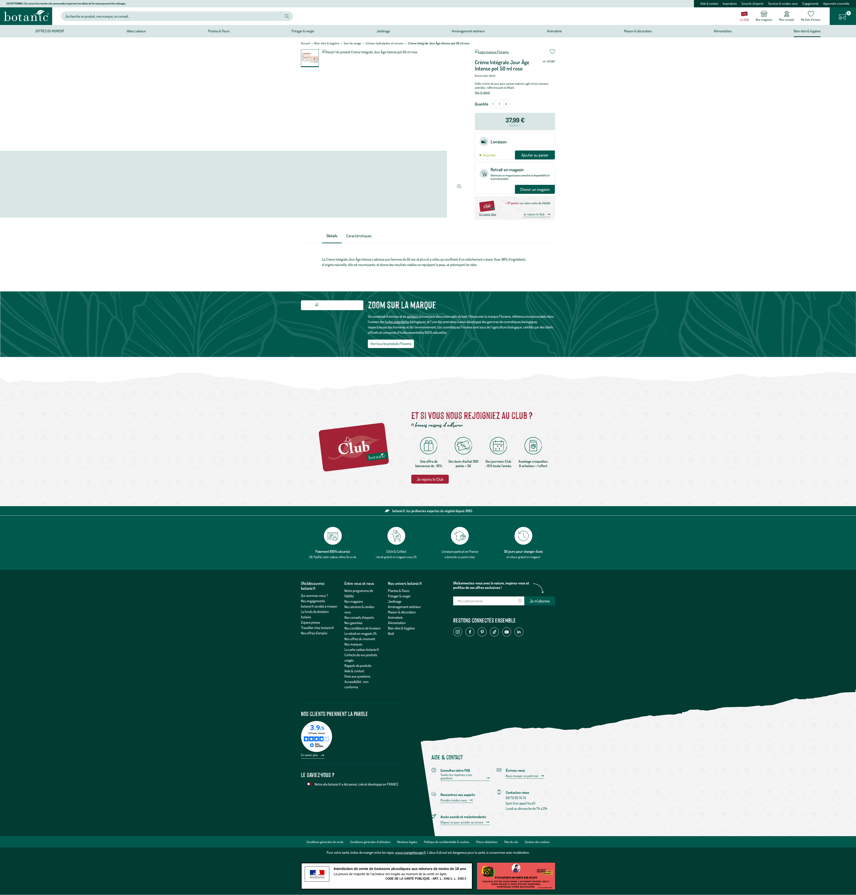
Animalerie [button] (554, 31)
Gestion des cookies (537, 842)
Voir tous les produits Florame (390, 343)
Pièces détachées (487, 842)
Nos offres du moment (359, 639)
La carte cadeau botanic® (361, 649)
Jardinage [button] (383, 31)
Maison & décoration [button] (638, 31)
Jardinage (394, 601)
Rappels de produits (357, 665)
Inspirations (730, 3)
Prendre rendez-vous (453, 800)
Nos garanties (353, 623)
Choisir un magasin (535, 189)
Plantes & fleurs (398, 590)
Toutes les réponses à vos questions (456, 776)
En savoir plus (487, 214)
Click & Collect (396, 551)
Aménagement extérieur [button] (468, 31)
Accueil (305, 43)
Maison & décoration (402, 612)
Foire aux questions (357, 676)
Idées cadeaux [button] (136, 31)
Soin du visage (352, 43)
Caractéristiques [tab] (359, 235)
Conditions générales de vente (325, 842)
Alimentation (397, 623)
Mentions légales (407, 842)
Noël (391, 633)
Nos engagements (313, 601)
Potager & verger (399, 596)
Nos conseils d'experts (359, 617)
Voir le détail (482, 92)
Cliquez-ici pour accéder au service (462, 822)
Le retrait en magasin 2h (360, 633)
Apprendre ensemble (836, 3)
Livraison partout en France (460, 551)
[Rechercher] (287, 16)
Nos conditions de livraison (362, 628)
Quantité (481, 103)
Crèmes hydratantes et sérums (384, 43)
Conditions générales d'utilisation (370, 842)
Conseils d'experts (752, 3)
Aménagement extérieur (404, 606)
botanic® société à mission (319, 606)
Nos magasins (353, 601)
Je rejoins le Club (534, 214)
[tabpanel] (428, 262)
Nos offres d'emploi (314, 633)
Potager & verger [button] (303, 31)
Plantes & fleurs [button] (219, 31)
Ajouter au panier (534, 155)
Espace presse (310, 622)
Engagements (810, 3)
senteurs (412, 316)
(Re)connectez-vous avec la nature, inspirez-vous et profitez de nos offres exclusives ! (491, 585)
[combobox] (173, 16)
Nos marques (353, 644)
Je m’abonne (540, 600)
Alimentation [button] (723, 31)
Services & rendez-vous (783, 3)
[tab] (332, 236)
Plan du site (511, 842)
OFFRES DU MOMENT (49, 31)
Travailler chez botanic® (317, 627)
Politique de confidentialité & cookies (446, 842)
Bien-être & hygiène (326, 43)
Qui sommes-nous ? (314, 595)
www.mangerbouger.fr (410, 852)
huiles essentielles (397, 322)
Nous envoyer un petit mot (522, 776)
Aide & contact (709, 3)
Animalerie (395, 617)
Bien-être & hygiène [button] (807, 31)
